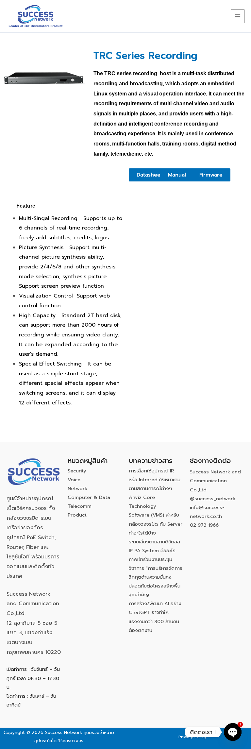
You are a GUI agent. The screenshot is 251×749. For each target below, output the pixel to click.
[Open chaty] (233, 732)
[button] (149, 174)
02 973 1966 (204, 525)
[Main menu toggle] (237, 16)
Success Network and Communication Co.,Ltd (215, 480)
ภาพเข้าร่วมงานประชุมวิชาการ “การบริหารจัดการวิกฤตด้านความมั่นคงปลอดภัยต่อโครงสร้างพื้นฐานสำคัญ (155, 577)
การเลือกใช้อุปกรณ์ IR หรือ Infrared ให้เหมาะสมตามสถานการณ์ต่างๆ (154, 479)
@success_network (212, 498)
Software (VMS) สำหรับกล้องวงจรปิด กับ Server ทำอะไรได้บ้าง (155, 523)
